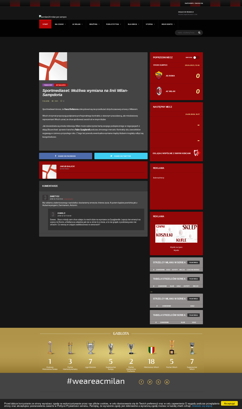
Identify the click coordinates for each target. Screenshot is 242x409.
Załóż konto (189, 3)
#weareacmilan (96, 380)
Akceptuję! (229, 403)
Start (45, 24)
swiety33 (54, 196)
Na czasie (59, 24)
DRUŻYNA (93, 24)
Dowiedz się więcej (202, 405)
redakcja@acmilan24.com (187, 14)
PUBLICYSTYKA (112, 24)
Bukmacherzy (158, 178)
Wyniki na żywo (176, 247)
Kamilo (61, 213)
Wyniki (176, 250)
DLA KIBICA (132, 24)
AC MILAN (76, 24)
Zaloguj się (199, 3)
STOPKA (149, 24)
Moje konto (167, 24)
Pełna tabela (193, 262)
